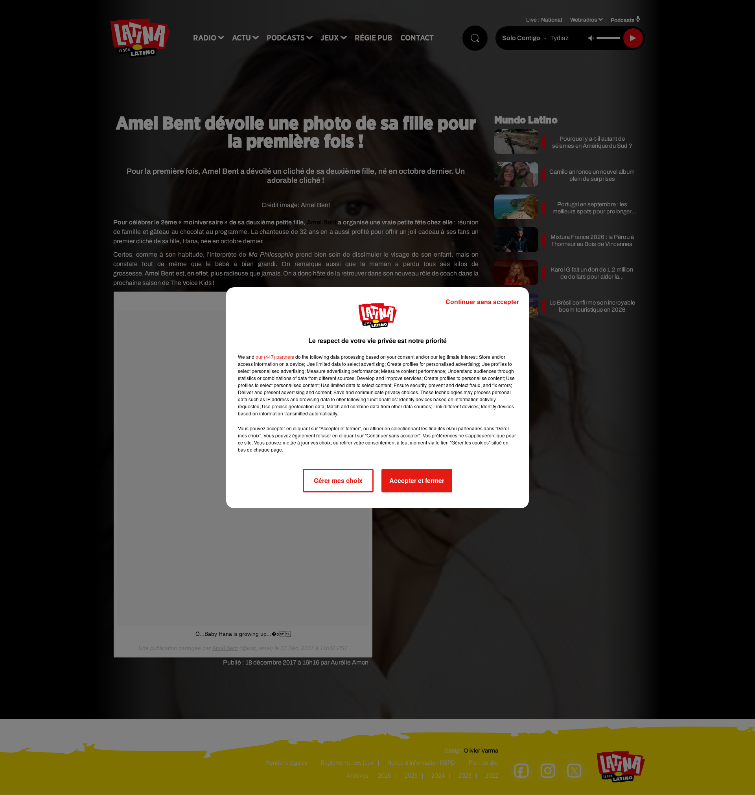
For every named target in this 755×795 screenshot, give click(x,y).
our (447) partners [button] (275, 356)
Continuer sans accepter (482, 301)
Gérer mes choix (338, 480)
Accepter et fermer (416, 480)
